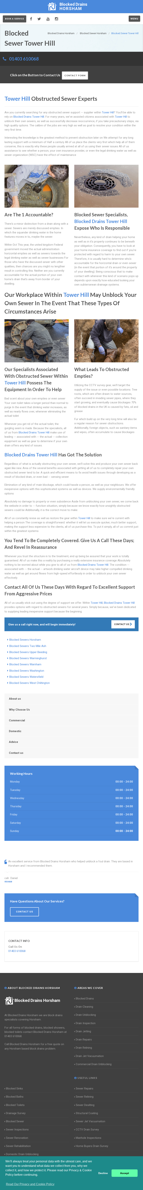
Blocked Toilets (15, 1105)
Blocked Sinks (14, 1088)
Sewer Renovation (17, 1138)
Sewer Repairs (84, 1088)
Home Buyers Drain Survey (92, 1146)
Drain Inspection (86, 1023)
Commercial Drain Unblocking (94, 1064)
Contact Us (122, 624)
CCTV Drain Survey (87, 1129)
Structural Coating (87, 1113)
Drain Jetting (83, 1031)
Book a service (14, 19)
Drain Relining (84, 1047)
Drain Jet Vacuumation (90, 1056)
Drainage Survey (16, 1113)
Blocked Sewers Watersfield (26, 676)
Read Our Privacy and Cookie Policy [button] (30, 1184)
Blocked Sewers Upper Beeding (28, 652)
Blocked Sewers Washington (26, 670)
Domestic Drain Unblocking (22, 1154)
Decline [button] (103, 1173)
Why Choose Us (19, 709)
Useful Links (87, 1077)
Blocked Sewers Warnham (25, 664)
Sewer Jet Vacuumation (90, 1121)
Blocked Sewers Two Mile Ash (27, 646)
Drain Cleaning (84, 1006)
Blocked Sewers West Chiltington (29, 683)
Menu (134, 18)
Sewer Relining (84, 1096)
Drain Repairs (84, 1039)
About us (15, 698)
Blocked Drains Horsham (37, 1000)
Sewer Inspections (17, 1129)
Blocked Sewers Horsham (25, 639)
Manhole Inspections (88, 1138)
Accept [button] (124, 1173)
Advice (13, 742)
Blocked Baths (14, 1096)
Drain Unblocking (86, 1015)
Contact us (16, 753)
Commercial (17, 720)
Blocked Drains (85, 998)
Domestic (15, 731)
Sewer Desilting (85, 1105)
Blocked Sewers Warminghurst (28, 658)
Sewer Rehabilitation (18, 1146)
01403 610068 (24, 58)
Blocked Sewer (15, 1121)
